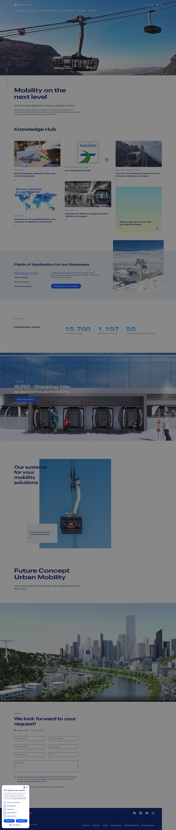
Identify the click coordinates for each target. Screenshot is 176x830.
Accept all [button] (9, 821)
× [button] (26, 787)
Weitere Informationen (19, 798)
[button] (15, 825)
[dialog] (15, 806)
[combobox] (24, 787)
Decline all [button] (21, 821)
